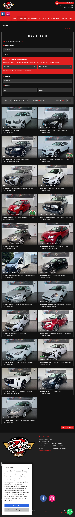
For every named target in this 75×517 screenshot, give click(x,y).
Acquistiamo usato (34, 19)
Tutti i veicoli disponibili (14, 41)
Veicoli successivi (67, 427)
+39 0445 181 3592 (57, 443)
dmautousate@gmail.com (58, 448)
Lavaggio (64, 19)
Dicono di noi (55, 19)
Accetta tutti (17, 505)
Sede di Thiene (45, 436)
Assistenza (45, 19)
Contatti (71, 19)
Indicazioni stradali (45, 450)
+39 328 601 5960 (56, 446)
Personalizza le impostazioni (17, 510)
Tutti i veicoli (69, 29)
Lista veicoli (22, 19)
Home (14, 19)
